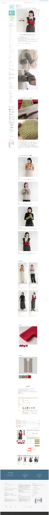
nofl (9, 75)
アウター (10, 37)
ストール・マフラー (11, 49)
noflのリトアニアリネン (11, 65)
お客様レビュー (10, 83)
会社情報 (17, 513)
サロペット (10, 40)
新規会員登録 (10, 93)
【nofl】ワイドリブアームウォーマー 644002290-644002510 (19, 463)
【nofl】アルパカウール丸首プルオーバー (33, 287)
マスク (10, 55)
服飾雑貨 (10, 46)
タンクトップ (11, 31)
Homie (10, 79)
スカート (10, 43)
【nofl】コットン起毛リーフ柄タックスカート (22, 316)
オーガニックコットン (11, 62)
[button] (42, 500)
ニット (10, 34)
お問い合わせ (10, 99)
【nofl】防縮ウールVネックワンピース (22, 287)
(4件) (35, 449)
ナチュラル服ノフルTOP (18, 4)
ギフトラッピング (11, 102)
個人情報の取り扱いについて (6, 513)
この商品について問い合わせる (34, 450)
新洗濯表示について (11, 86)
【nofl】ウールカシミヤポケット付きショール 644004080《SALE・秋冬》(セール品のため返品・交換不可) (30, 463)
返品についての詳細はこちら (34, 448)
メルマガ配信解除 (11, 96)
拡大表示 (21, 445)
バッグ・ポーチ (11, 52)
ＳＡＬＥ (16, 7)
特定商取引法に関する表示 (12, 513)
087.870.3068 (36, 492)
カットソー (11, 28)
